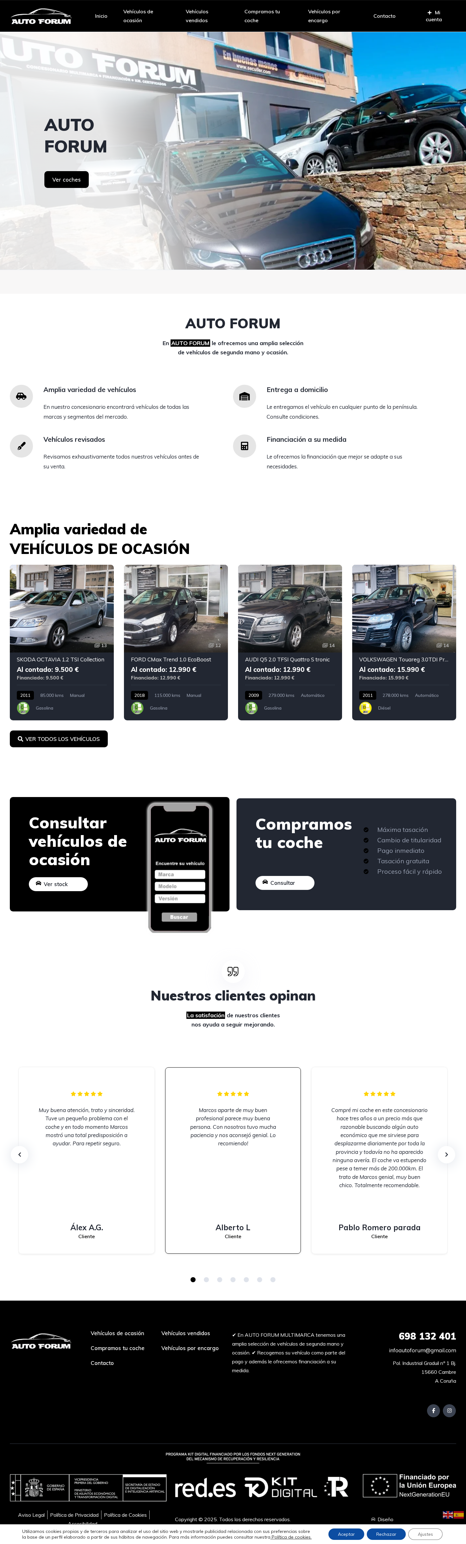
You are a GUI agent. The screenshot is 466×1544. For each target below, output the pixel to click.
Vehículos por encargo (324, 15)
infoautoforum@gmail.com (422, 1350)
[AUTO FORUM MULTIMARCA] (41, 16)
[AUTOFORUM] (233, 151)
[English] (448, 1514)
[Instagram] (449, 1410)
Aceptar (346, 1534)
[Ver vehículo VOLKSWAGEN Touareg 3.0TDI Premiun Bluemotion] (404, 642)
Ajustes (425, 1534)
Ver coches (66, 179)
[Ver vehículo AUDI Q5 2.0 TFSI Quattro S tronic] (290, 642)
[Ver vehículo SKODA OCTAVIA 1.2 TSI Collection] (62, 642)
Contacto (384, 16)
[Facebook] (433, 1410)
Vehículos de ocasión (138, 15)
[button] (193, 1279)
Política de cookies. (291, 1537)
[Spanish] (459, 1514)
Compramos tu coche (262, 15)
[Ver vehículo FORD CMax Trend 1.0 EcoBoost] (176, 642)
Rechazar (386, 1534)
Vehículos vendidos (197, 15)
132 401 (427, 1336)
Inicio (101, 16)
